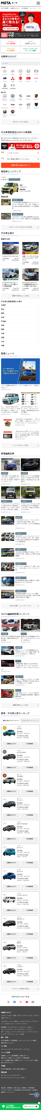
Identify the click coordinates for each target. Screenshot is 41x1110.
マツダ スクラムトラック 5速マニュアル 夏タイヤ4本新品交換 (10, 284)
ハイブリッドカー (32, 1032)
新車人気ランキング (7, 1043)
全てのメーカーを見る (20, 122)
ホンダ (19, 1015)
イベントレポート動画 (31, 1060)
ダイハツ (7, 1018)
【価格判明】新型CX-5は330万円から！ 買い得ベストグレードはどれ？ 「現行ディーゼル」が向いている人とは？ (20, 666)
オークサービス (15, 1075)
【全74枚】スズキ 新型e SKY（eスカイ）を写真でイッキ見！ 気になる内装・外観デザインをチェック (10, 478)
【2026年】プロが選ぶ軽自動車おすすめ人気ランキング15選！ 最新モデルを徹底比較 (25, 218)
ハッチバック (22, 1027)
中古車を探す (11, 50)
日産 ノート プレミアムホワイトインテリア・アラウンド (30, 258)
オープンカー (21, 1032)
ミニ (2, 1023)
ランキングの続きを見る (20, 989)
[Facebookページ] (14, 1002)
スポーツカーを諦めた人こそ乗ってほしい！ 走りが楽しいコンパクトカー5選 (27, 568)
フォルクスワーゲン (25, 1021)
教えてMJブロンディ (7, 1062)
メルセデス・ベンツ (7, 1021)
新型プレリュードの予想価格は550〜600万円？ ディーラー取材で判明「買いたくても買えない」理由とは (27, 652)
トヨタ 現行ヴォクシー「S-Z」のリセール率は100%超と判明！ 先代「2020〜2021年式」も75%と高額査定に (27, 522)
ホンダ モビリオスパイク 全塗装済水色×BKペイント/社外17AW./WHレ (30, 284)
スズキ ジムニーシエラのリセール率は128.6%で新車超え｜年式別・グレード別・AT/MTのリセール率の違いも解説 (10, 506)
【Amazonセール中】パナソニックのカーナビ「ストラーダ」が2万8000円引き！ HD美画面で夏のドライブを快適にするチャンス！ (27, 434)
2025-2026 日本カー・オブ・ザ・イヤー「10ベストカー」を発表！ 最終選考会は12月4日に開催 (30, 409)
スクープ (24, 633)
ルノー (13, 1023)
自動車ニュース (5, 1055)
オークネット (5, 1075)
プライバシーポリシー (7, 1090)
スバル (30, 1015)
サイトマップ (10, 1092)
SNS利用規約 (31, 1087)
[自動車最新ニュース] (8, 1002)
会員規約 (34, 1090)
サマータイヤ (18, 1049)
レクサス (9, 1015)
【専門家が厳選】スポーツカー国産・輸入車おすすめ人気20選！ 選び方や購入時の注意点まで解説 (27, 595)
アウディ (35, 1021)
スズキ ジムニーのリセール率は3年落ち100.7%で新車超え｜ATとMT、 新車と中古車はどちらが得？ (30, 506)
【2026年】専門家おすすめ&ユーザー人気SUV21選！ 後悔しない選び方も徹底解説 (27, 35)
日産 (14, 1015)
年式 (2, 158)
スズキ (36, 1015)
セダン (30, 1027)
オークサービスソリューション (10, 1077)
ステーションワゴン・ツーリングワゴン (13, 1029)
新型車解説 (4, 473)
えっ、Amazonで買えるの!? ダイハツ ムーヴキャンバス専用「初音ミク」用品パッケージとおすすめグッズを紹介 (10, 409)
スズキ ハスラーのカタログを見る (20, 227)
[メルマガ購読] (32, 1002)
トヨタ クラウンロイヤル (10, 256)
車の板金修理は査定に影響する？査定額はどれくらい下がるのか (27, 581)
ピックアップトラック (7, 1034)
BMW (16, 1021)
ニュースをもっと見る (20, 445)
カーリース (33, 8)
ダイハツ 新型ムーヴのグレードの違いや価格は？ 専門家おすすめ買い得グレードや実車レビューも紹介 (27, 681)
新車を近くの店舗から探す (30, 50)
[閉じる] (39, 1103)
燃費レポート (19, 1060)
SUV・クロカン (5, 1032)
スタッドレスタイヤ (7, 1049)
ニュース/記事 (5, 1052)
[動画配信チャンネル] (26, 1002)
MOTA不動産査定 (6, 1069)
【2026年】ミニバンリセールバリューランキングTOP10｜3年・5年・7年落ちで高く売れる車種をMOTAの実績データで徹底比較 (27, 538)
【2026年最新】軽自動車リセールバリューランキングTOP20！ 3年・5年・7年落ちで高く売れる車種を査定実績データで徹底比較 (25, 205)
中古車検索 (24, 8)
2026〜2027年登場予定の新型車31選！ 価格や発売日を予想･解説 (10, 638)
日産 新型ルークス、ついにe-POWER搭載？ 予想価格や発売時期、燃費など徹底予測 (27, 694)
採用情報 (9, 1087)
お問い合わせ (16, 1087)
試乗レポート (24, 1055)
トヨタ (3, 1015)
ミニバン (28, 1029)
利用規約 (24, 1087)
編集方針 (3, 1092)
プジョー (24, 1023)
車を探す (30, 42)
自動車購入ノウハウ (17, 200)
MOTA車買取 (5, 8)
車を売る (10, 42)
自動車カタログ (15, 8)
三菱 (2, 1018)
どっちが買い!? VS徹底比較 (21, 1058)
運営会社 (3, 1087)
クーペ (14, 1032)
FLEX (22, 1077)
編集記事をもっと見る (20, 705)
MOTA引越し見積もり (19, 1069)
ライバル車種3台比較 (7, 1060)
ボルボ (7, 1023)
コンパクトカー (12, 1027)
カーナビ (26, 1049)
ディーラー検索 (31, 1040)
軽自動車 (3, 1027)
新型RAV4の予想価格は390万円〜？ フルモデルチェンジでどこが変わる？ (30, 638)
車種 (2, 152)
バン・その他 (20, 1034)
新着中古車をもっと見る (20, 296)
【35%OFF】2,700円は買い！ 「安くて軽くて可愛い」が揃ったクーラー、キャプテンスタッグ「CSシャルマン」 (27, 421)
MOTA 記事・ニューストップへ (20, 606)
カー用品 (4, 1046)
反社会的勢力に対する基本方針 (22, 1090)
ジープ (18, 1023)
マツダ (25, 1015)
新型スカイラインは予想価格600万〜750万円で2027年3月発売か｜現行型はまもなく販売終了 (30, 478)
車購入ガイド (19, 676)
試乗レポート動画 (6, 1058)
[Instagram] (20, 1002)
